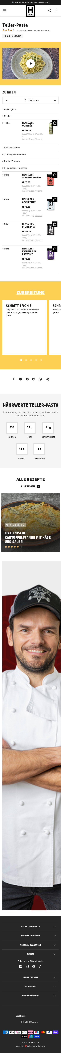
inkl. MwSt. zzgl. (28, 139)
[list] (30, 522)
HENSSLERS (33, 1043)
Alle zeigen (28, 486)
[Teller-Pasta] (30, 63)
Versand (38, 139)
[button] (4, 10)
